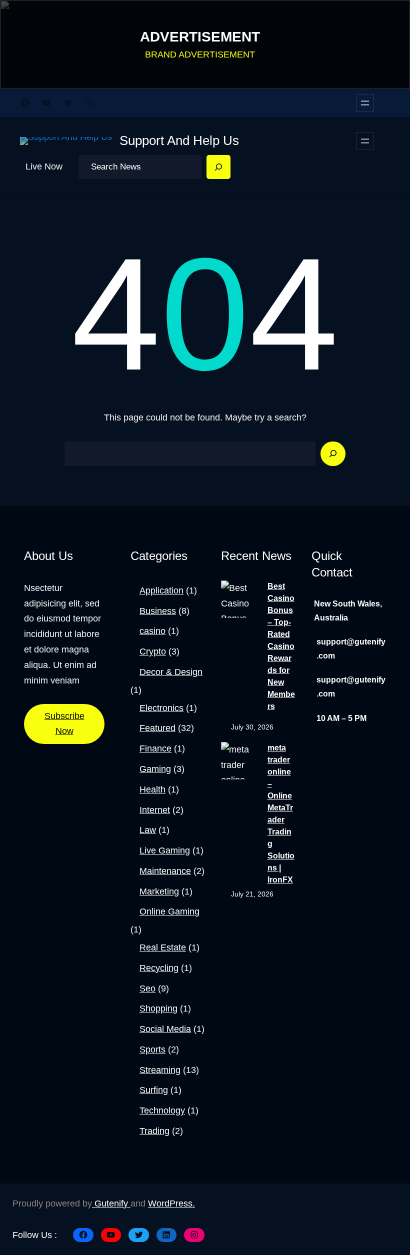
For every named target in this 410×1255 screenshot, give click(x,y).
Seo (148, 989)
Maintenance (165, 871)
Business (158, 611)
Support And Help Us (179, 141)
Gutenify (111, 1203)
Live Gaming (165, 851)
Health (153, 789)
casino (153, 631)
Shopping (159, 1009)
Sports (153, 1049)
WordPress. (171, 1203)
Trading (155, 1131)
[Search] (218, 167)
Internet (155, 810)
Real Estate (163, 947)
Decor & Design (171, 672)
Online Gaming (170, 911)
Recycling (159, 968)
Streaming (160, 1070)
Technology (162, 1111)
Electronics (162, 708)
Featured (158, 728)
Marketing (159, 891)
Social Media (165, 1029)
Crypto (153, 651)
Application (162, 591)
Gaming (155, 769)
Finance (156, 749)
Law (148, 830)
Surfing (154, 1090)
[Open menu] (365, 103)
